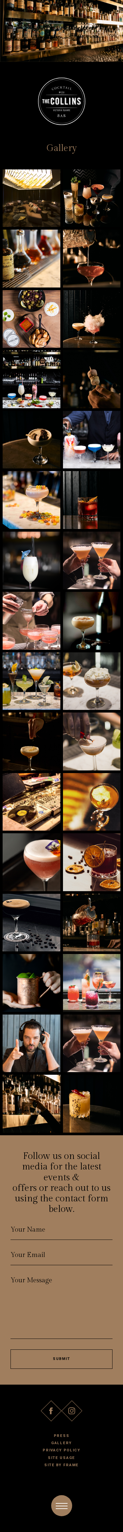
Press (61, 1436)
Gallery (61, 1443)
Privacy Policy (61, 1450)
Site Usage (61, 1458)
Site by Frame (61, 1465)
